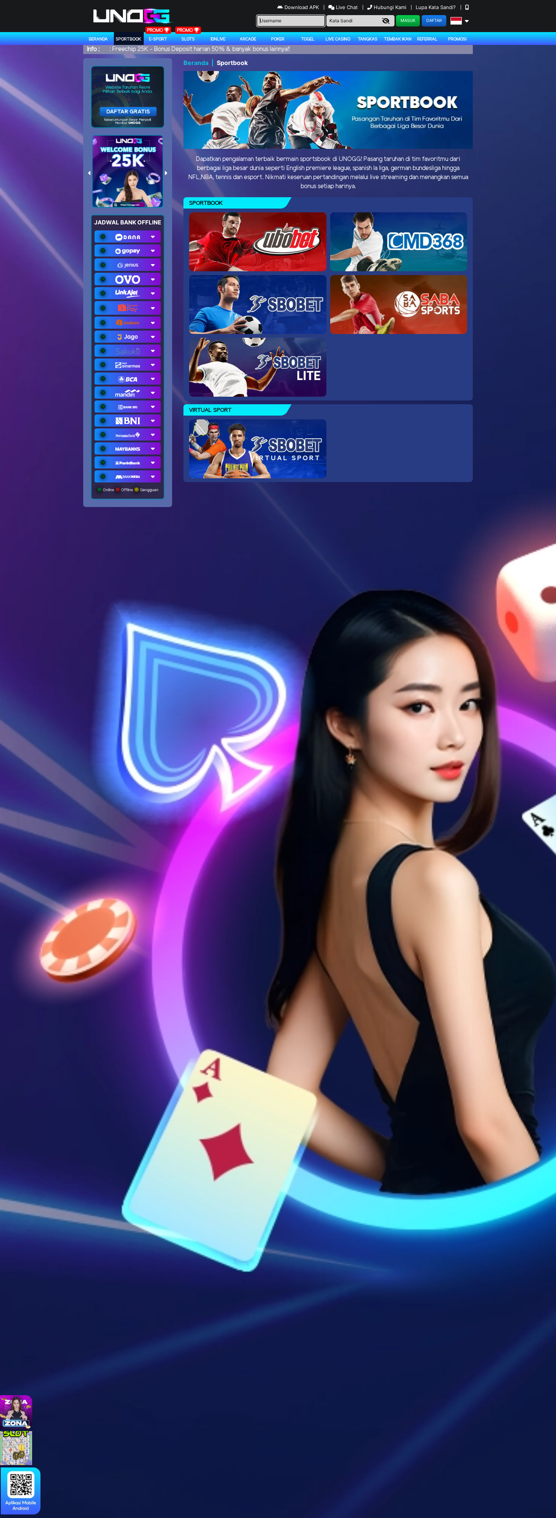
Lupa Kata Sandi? (436, 7)
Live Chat (346, 7)
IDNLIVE (218, 39)
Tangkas (367, 39)
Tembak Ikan (398, 39)
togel (308, 39)
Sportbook (128, 39)
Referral (427, 39)
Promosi (457, 39)
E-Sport (158, 39)
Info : (93, 49)
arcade (248, 39)
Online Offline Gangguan (130, 489)
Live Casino (338, 39)
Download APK (301, 7)
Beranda (98, 39)
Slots (188, 39)
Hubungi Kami (390, 7)
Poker (277, 39)
